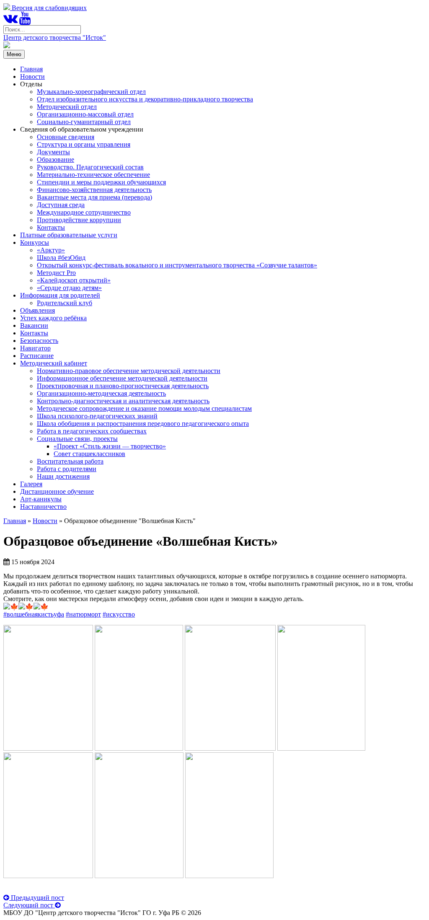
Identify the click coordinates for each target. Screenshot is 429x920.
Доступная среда (61, 204)
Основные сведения (65, 136)
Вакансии (34, 325)
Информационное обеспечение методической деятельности (122, 378)
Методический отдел (67, 106)
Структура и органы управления (83, 144)
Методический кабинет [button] (53, 363)
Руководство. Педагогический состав (90, 167)
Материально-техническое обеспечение (93, 174)
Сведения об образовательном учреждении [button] (81, 129)
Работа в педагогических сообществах (92, 431)
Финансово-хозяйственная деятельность (94, 189)
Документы (53, 151)
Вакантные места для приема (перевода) (94, 197)
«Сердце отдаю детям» (69, 287)
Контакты (51, 227)
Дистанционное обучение (57, 491)
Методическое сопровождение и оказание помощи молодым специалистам (144, 408)
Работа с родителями (66, 468)
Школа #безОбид (61, 257)
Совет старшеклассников (89, 453)
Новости (32, 76)
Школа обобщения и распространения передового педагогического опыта (143, 423)
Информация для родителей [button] (60, 295)
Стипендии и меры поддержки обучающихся (101, 182)
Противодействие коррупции (79, 219)
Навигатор (35, 348)
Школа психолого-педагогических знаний (97, 416)
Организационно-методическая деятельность (101, 393)
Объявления (37, 310)
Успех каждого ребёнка (53, 317)
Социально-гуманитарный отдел (84, 121)
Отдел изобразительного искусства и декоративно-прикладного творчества (145, 99)
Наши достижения (63, 476)
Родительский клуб (64, 302)
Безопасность (39, 340)
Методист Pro (56, 272)
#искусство (119, 614)
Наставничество (43, 506)
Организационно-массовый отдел (85, 114)
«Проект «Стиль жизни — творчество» (110, 446)
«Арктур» (51, 250)
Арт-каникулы (41, 499)
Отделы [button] (31, 84)
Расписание (37, 355)
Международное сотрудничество (84, 212)
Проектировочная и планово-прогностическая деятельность (123, 385)
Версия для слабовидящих (48, 7)
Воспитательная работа (70, 461)
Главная (31, 69)
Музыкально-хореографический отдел (91, 91)
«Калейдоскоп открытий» (74, 280)
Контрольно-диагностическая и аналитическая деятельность (123, 400)
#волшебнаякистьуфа (33, 614)
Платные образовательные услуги (68, 234)
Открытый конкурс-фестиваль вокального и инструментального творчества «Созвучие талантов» (177, 265)
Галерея (31, 483)
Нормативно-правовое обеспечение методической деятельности (128, 370)
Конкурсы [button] (34, 242)
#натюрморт (83, 614)
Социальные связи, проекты (77, 438)
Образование (55, 159)
